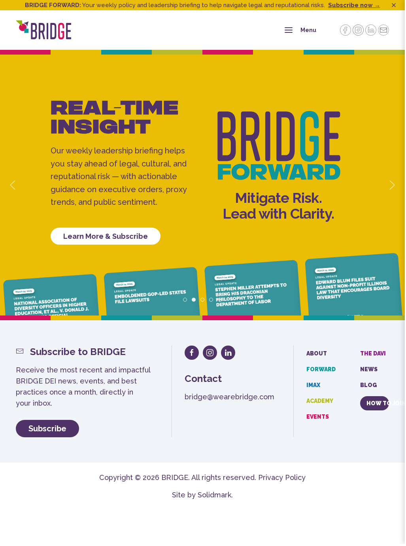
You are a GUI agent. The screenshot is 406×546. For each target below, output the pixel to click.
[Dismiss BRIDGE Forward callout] (393, 5)
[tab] (185, 300)
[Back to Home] (43, 30)
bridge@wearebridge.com (229, 397)
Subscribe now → (354, 5)
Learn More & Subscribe (105, 236)
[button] (12, 185)
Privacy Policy (282, 477)
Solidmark (214, 495)
